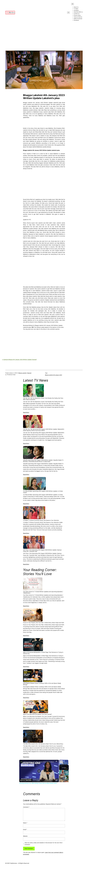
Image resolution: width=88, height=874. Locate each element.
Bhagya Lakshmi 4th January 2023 (53, 375)
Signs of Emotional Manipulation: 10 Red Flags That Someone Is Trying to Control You (43, 653)
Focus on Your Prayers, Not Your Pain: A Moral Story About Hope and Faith (43, 622)
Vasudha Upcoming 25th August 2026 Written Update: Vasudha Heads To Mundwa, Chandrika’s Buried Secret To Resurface (43, 460)
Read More (26, 412)
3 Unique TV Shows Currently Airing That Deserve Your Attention (41, 520)
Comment (26, 807)
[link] (21, 762)
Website (25, 836)
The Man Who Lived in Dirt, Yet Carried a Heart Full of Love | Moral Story (43, 744)
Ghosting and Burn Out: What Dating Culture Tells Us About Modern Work (39, 762)
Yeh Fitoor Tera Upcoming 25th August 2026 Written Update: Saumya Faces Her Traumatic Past (42, 550)
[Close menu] (72, 4)
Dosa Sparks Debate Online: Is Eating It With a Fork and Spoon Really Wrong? (42, 684)
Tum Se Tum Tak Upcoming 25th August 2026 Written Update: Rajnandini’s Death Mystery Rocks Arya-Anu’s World (43, 429)
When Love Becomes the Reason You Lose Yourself (37, 714)
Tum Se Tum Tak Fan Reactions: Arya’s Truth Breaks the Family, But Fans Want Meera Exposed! (43, 398)
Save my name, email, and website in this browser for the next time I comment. (44, 843)
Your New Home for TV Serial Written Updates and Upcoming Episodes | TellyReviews (43, 592)
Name (25, 823)
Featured (29, 373)
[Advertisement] (44, 42)
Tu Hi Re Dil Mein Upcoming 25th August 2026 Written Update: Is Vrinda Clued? (43, 491)
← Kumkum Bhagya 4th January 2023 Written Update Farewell (19, 359)
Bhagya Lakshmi (22, 373)
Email (25, 829)
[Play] (64, 772)
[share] (56, 761)
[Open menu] (68, 13)
